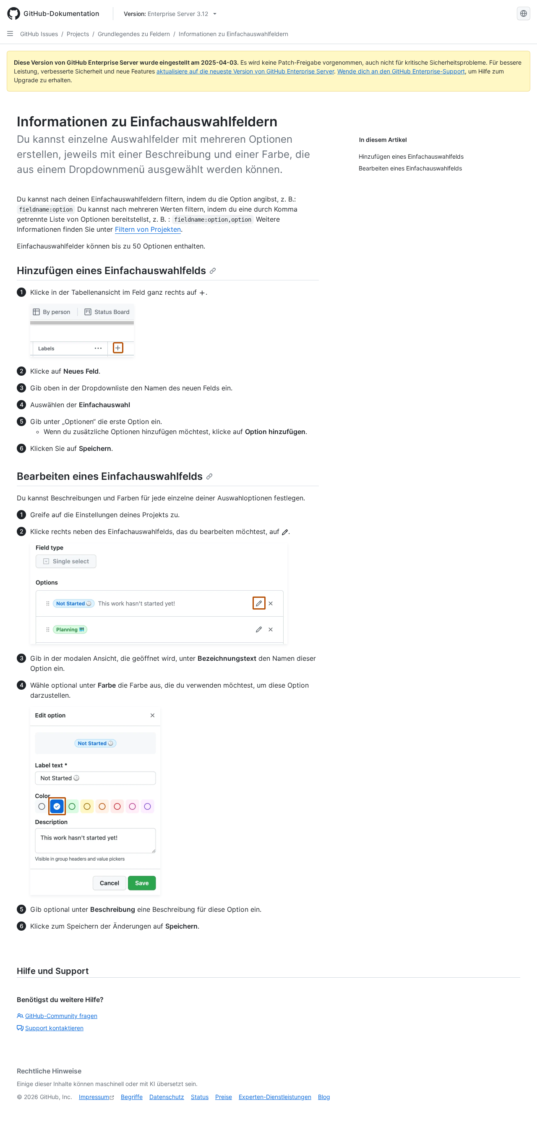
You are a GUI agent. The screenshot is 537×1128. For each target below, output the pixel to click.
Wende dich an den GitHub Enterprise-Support (401, 71)
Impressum (94, 1096)
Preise (223, 1096)
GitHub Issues (39, 33)
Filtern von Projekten (148, 229)
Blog (324, 1096)
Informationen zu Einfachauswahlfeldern (233, 33)
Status (200, 1096)
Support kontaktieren (54, 1027)
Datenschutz (166, 1096)
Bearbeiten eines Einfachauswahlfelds (110, 476)
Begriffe (132, 1096)
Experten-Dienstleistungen (275, 1096)
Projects (78, 33)
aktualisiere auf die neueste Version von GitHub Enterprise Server (245, 71)
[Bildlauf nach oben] (518, 1109)
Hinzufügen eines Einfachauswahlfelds (111, 270)
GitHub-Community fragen (61, 1015)
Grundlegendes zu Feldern (134, 33)
